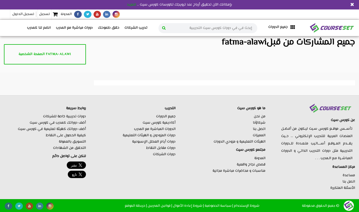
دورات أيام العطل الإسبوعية (154, 142)
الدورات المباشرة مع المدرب (155, 129)
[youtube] (97, 14)
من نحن (259, 116)
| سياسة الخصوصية (219, 206)
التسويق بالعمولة (72, 142)
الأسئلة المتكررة (342, 188)
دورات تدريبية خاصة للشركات (64, 116)
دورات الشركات (164, 154)
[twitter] (87, 14)
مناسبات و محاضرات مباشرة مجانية (239, 171)
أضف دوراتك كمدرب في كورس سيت (58, 123)
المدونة (66, 14)
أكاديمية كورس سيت (159, 123)
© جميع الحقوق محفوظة (320, 206)
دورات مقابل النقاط (161, 148)
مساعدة (349, 175)
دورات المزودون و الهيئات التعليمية (149, 135)
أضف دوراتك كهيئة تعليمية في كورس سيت (52, 129)
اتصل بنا (348, 182)
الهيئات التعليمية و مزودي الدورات (239, 142)
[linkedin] (106, 14)
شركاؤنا (259, 123)
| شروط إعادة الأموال (188, 206)
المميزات (259, 135)
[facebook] (78, 14)
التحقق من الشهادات (69, 148)
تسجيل (44, 14)
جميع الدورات (166, 116)
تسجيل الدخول (23, 14)
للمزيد (131, 5)
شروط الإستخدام (246, 206)
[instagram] (116, 14)
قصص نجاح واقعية (251, 165)
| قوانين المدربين (160, 206)
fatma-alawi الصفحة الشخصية (45, 54)
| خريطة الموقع (136, 206)
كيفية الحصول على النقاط (66, 135)
